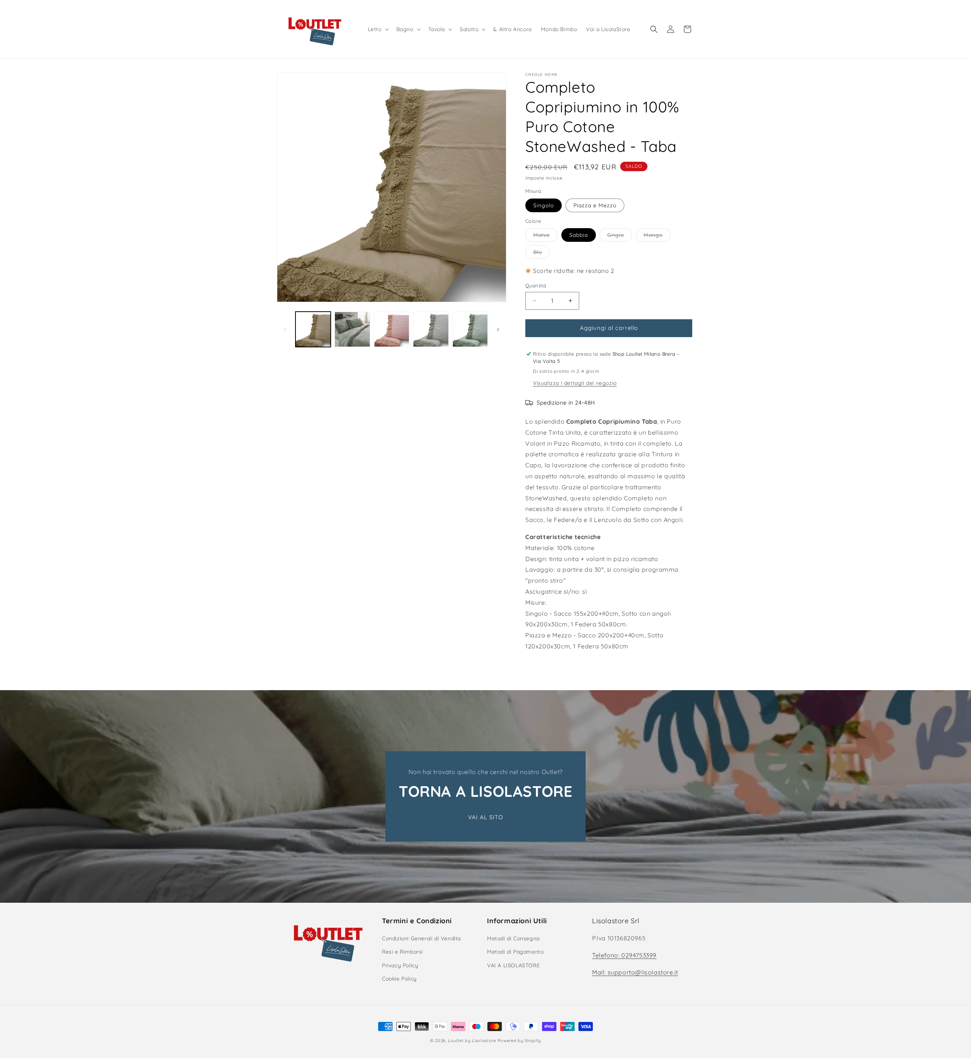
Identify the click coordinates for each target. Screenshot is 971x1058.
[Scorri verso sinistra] (285, 329)
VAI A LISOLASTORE (513, 965)
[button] (377, 29)
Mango (657, 236)
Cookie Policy (399, 978)
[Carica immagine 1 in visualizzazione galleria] (313, 329)
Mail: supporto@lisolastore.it (635, 972)
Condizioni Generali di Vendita (421, 938)
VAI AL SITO (485, 817)
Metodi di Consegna (513, 938)
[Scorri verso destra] (498, 329)
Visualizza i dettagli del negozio (575, 383)
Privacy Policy (400, 965)
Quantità (535, 285)
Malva (545, 236)
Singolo (543, 205)
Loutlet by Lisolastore (472, 1040)
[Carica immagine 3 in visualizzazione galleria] (391, 329)
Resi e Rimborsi (402, 951)
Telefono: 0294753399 (624, 955)
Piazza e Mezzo (594, 205)
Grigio (619, 236)
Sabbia (578, 235)
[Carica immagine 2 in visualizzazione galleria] (352, 329)
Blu (541, 253)
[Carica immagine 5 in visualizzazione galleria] (470, 329)
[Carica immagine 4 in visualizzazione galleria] (430, 329)
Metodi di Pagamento (515, 951)
